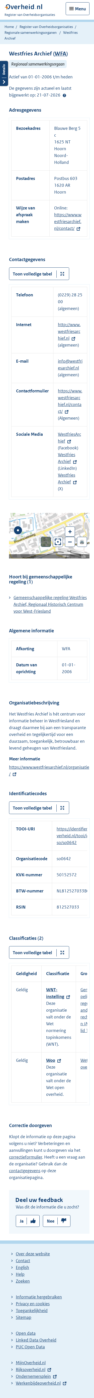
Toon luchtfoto (46, 542)
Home (9, 26)
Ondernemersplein (33, 1376)
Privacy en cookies (33, 1304)
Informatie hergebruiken (39, 1297)
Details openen (4, 73)
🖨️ (81, 541)
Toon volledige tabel (32, 274)
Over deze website (33, 1254)
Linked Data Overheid (36, 1340)
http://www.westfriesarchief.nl (69, 331)
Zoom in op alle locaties (58, 542)
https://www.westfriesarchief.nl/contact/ (67, 221)
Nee (50, 1221)
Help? (64, 95)
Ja (22, 1221)
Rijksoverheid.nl (30, 1369)
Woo (50, 1060)
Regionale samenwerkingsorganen (31, 32)
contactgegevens (24, 1170)
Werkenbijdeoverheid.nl (38, 1383)
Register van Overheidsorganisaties (46, 26)
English (22, 1267)
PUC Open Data (30, 1347)
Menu (80, 9)
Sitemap (23, 1317)
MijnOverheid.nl (31, 1362)
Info (83, 556)
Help (20, 1274)
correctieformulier (25, 1157)
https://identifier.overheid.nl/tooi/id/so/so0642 (74, 835)
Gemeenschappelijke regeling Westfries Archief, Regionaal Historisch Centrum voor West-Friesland (50, 604)
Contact (23, 1260)
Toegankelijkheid (32, 1310)
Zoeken (23, 1281)
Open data (26, 1333)
